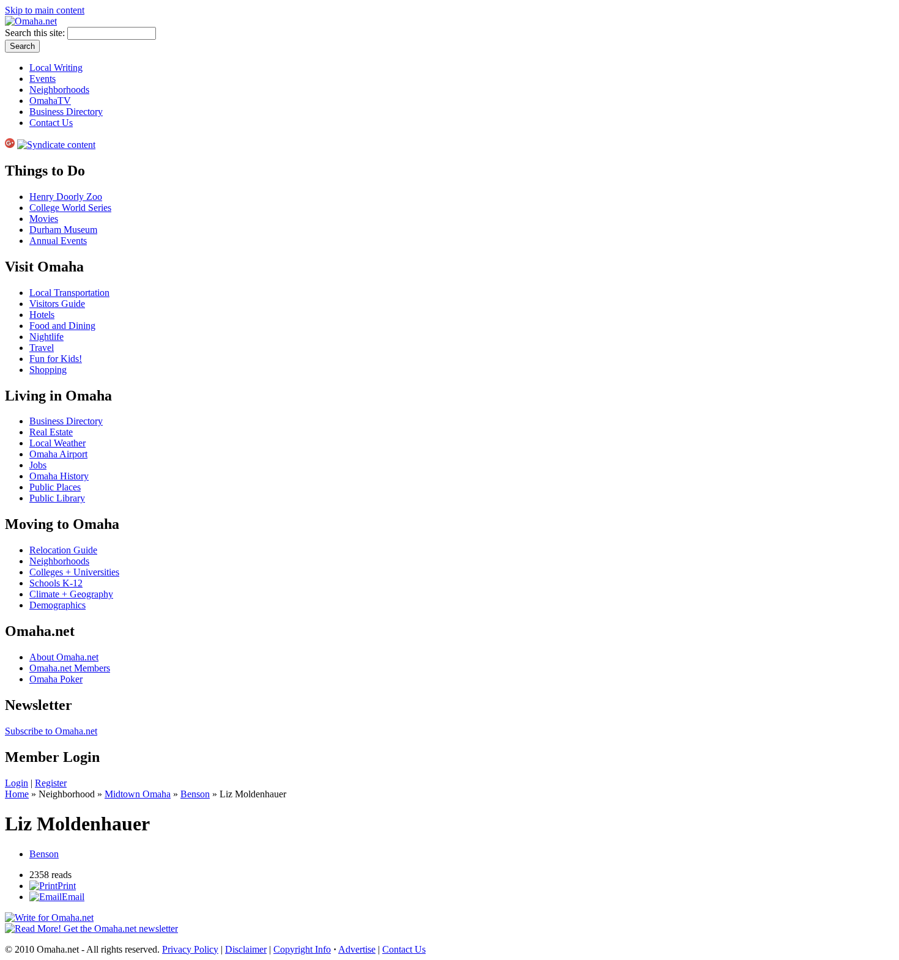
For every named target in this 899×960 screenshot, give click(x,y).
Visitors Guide (57, 303)
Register (51, 783)
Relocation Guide (63, 550)
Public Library (57, 498)
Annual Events (58, 240)
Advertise (357, 949)
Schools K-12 (56, 583)
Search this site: (36, 33)
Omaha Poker (56, 679)
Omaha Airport (58, 454)
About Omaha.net (63, 657)
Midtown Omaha (138, 794)
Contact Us (51, 122)
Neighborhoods (59, 89)
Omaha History (59, 476)
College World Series (70, 207)
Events (42, 78)
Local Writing (56, 67)
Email (73, 897)
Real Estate (51, 432)
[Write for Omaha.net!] (49, 917)
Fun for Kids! (55, 358)
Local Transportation (69, 292)
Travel (41, 347)
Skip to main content (44, 10)
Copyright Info (302, 949)
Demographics (57, 605)
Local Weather (57, 443)
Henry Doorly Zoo (65, 196)
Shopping (48, 369)
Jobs (37, 465)
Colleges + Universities (74, 572)
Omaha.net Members (69, 668)
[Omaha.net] (31, 21)
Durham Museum (63, 229)
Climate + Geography (71, 594)
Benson (195, 794)
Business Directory (66, 111)
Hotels (41, 314)
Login (16, 783)
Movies (43, 218)
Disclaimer (246, 949)
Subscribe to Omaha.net (51, 731)
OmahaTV (50, 100)
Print (66, 886)
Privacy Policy (190, 949)
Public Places (55, 487)
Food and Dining (62, 325)
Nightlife (46, 336)
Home (17, 794)
